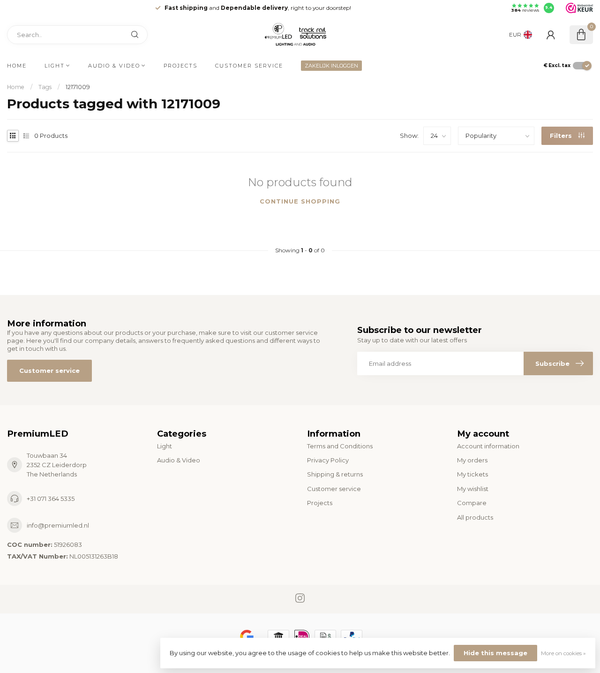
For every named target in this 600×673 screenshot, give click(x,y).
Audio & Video (114, 65)
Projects (180, 65)
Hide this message (495, 653)
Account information (488, 446)
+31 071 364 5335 (51, 498)
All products (475, 517)
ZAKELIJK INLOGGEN (331, 65)
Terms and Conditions (340, 446)
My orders (472, 460)
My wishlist (472, 488)
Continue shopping (300, 201)
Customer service (249, 65)
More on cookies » (563, 653)
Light (55, 65)
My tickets (472, 474)
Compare (472, 503)
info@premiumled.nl (58, 525)
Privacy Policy (328, 460)
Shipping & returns (335, 474)
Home (17, 65)
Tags (45, 87)
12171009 (78, 87)
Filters (562, 135)
